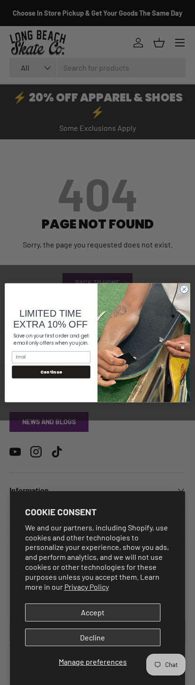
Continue (51, 372)
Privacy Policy (86, 586)
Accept (93, 612)
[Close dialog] (184, 289)
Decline (92, 637)
